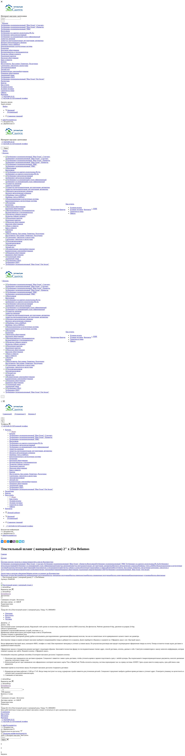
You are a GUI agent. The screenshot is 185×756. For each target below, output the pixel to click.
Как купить (13, 499)
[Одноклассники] (5, 541)
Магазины (4, 716)
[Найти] (2, 21)
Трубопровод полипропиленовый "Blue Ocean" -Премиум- (65, 564)
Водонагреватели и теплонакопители (47, 568)
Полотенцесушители (88, 568)
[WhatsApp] (17, 541)
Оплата (7, 617)
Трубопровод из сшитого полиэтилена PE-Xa (142, 564)
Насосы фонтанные (158, 575)
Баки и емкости (101, 568)
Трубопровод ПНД (99, 569)
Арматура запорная (63, 566)
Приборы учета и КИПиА (147, 566)
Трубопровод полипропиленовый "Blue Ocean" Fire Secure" (128, 569)
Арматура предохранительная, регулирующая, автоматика (91, 566)
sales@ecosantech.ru (9, 120)
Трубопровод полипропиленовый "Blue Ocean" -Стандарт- (22, 564)
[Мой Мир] (8, 541)
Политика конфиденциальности (15, 733)
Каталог (12, 433)
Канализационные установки (140, 575)
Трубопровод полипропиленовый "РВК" (111, 564)
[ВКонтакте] (2, 541)
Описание (9, 613)
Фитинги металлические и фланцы (125, 566)
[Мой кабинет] (2, 399)
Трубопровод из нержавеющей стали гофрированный (36, 566)
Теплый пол (28, 569)
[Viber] (14, 541)
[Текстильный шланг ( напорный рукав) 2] (17, 585)
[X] (11, 541)
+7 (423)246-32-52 (7, 96)
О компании (5, 712)
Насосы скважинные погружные (99, 575)
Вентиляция (91, 564)
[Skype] (20, 541)
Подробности (6, 594)
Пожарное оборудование (69, 569)
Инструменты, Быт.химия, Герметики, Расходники (131, 568)
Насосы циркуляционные (120, 575)
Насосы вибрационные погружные (34, 575)
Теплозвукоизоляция (16, 569)
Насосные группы (8, 575)
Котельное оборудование (24, 568)
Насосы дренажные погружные (58, 575)
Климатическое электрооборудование (46, 569)
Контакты (4, 717)
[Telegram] (23, 541)
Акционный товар (85, 569)
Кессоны (18, 575)
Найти (4, 740)
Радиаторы (11, 568)
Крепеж (110, 568)
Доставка (8, 619)
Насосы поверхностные (78, 575)
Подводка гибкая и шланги (71, 568)
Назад (14, 432)
